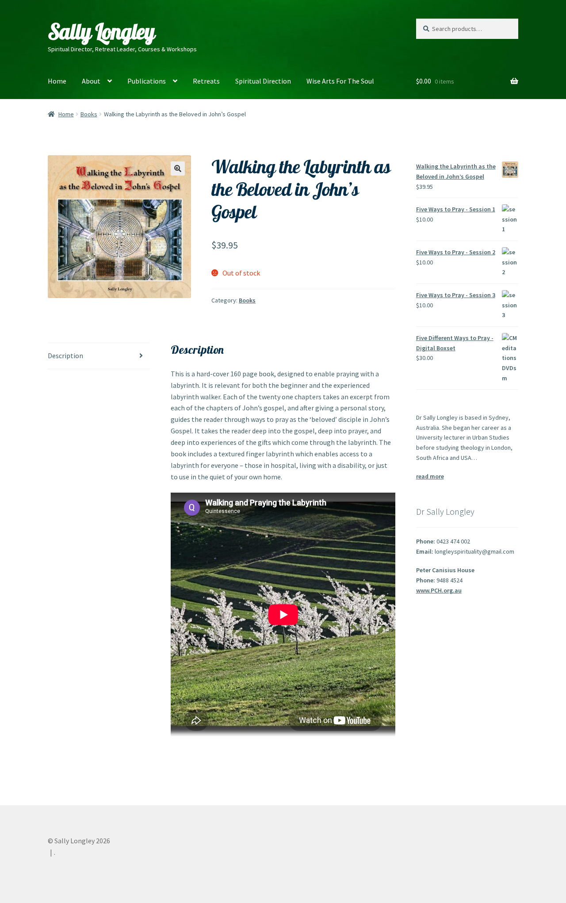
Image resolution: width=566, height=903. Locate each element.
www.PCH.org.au (439, 590)
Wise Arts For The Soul (340, 81)
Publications (146, 81)
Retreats (206, 81)
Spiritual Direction (263, 81)
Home (57, 81)
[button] (178, 168)
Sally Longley (101, 31)
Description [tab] (65, 355)
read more (430, 476)
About (91, 81)
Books (88, 114)
